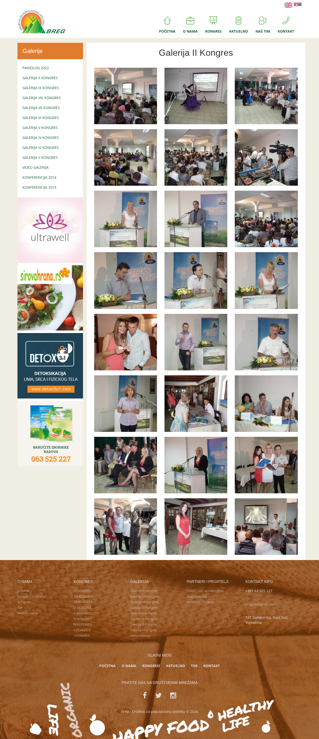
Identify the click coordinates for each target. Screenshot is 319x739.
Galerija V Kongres (40, 127)
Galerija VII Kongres (41, 107)
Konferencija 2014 (39, 177)
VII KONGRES (83, 602)
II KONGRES (82, 630)
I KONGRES (82, 635)
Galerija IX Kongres (40, 87)
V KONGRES (82, 613)
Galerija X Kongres (40, 77)
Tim (20, 607)
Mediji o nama (27, 613)
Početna (167, 31)
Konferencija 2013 (39, 187)
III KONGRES (82, 624)
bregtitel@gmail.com (260, 604)
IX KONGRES (82, 590)
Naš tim (262, 31)
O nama (190, 31)
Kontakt (286, 31)
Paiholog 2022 (35, 67)
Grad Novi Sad (197, 596)
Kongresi (23, 602)
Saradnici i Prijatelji (200, 602)
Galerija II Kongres (40, 157)
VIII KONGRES (83, 596)
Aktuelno (238, 31)
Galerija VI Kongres (40, 117)
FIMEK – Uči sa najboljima (205, 590)
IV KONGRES (83, 619)
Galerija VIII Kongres (41, 97)
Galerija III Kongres (40, 147)
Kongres (213, 31)
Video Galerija (35, 167)
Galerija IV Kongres (40, 137)
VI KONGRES (83, 607)
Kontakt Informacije (31, 596)
